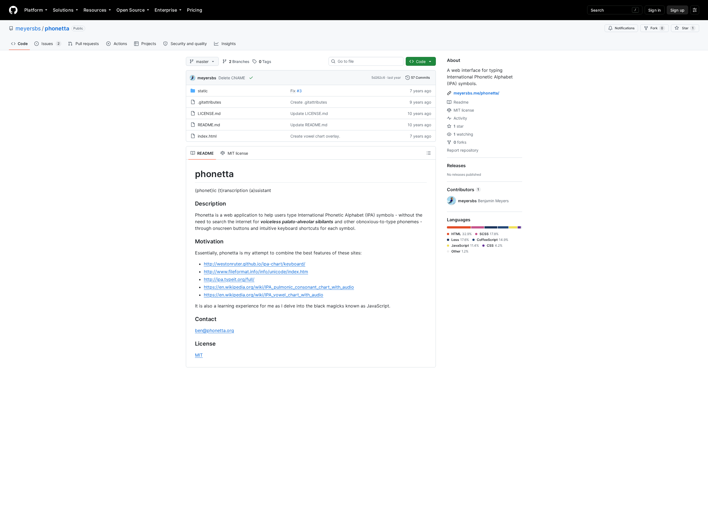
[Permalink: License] (191, 344)
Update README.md (308, 124)
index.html (207, 136)
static (203, 90)
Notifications (624, 28)
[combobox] (368, 61)
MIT (199, 355)
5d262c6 (378, 77)
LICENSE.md (209, 113)
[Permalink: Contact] (191, 319)
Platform (33, 10)
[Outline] (428, 153)
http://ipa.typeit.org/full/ (229, 279)
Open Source (130, 10)
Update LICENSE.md (309, 113)
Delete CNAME (231, 77)
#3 (299, 90)
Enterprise (166, 10)
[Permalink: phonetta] (191, 174)
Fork (656, 28)
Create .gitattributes (308, 102)
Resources (95, 10)
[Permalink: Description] (191, 203)
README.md (209, 124)
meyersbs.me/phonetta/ (476, 93)
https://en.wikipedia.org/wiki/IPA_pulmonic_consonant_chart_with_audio (279, 287)
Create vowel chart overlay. (315, 136)
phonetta (57, 28)
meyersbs (28, 28)
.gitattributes (209, 102)
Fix (293, 90)
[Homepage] (13, 10)
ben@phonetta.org (214, 330)
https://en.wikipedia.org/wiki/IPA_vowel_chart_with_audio (263, 295)
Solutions (63, 10)
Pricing (194, 10)
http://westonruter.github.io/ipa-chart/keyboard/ (254, 264)
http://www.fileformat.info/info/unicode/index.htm (256, 271)
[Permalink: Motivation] (191, 241)
